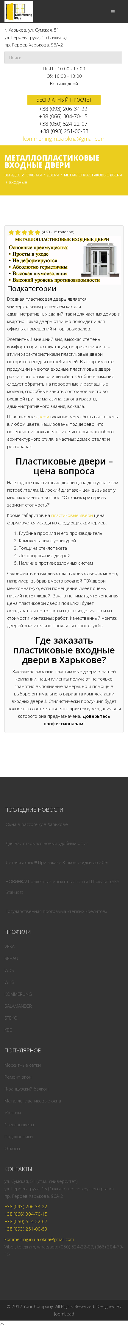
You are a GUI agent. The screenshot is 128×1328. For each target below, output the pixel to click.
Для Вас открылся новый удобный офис (47, 843)
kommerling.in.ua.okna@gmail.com (64, 138)
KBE (8, 1030)
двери (42, 417)
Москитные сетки (22, 1065)
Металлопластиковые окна (32, 1101)
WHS (9, 982)
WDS (9, 970)
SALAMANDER (18, 1006)
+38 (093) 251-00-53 (64, 131)
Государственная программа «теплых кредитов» (56, 911)
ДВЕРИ (53, 175)
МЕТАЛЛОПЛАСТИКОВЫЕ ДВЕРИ (93, 175)
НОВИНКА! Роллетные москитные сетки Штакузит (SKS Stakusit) (62, 886)
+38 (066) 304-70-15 (63, 116)
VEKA (9, 946)
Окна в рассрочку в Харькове (37, 824)
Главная (34, 175)
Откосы (12, 1148)
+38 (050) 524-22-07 (63, 123)
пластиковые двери (72, 515)
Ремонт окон (18, 1077)
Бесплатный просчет (64, 100)
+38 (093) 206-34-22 (63, 108)
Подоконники (18, 1136)
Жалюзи (12, 1113)
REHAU (11, 958)
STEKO (11, 1018)
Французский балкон (26, 1089)
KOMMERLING (18, 994)
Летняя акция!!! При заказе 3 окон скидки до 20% (57, 862)
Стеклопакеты (19, 1124)
